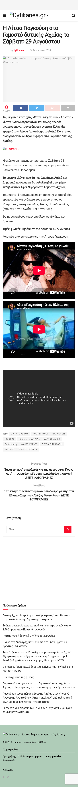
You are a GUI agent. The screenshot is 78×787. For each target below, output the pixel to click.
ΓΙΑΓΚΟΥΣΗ (58, 433)
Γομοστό (10, 439)
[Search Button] (67, 529)
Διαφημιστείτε (53, 756)
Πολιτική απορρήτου (31, 756)
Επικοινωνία (9, 760)
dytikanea (19, 50)
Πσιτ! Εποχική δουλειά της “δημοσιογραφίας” (29, 635)
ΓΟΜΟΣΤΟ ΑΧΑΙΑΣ (29, 439)
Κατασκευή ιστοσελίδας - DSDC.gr (28, 742)
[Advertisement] (39, 4)
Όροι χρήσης (9, 756)
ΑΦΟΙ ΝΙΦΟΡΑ (40, 433)
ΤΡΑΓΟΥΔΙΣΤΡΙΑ (28, 449)
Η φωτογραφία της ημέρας (18, 677)
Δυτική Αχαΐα (52, 439)
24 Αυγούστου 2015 (40, 50)
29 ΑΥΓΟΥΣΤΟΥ (19, 433)
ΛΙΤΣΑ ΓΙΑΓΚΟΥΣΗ (52, 444)
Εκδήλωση (11, 444)
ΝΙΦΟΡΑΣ (10, 449)
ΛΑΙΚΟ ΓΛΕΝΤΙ (29, 444)
